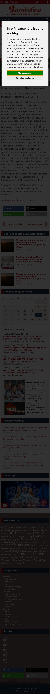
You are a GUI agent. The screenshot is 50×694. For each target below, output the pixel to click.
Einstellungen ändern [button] (25, 78)
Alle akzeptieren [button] (25, 73)
